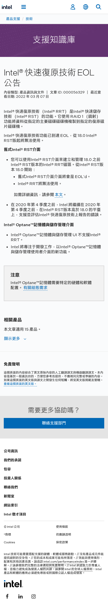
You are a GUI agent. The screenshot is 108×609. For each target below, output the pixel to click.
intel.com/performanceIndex (63, 562)
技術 (29, 19)
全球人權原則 (83, 569)
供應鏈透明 (63, 535)
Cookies (9, 542)
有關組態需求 (35, 287)
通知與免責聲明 (53, 565)
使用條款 (62, 527)
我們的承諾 (12, 460)
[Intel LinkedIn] (20, 595)
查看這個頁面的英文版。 (20, 384)
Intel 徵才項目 (15, 514)
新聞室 (9, 496)
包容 (7, 469)
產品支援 (13, 19)
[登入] (72, 7)
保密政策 (62, 542)
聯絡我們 (11, 487)
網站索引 (11, 505)
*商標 (7, 535)
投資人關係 (12, 478)
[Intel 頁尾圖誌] (13, 583)
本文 (59, 194)
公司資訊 (11, 451)
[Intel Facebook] (7, 595)
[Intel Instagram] (33, 595)
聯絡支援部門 (54, 423)
